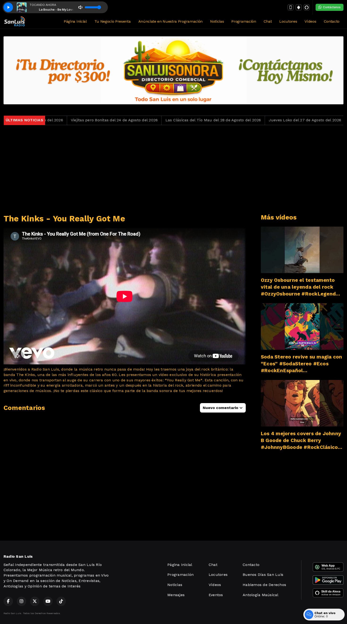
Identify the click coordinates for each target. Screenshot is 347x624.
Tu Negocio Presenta (112, 21)
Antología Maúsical (260, 595)
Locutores (288, 21)
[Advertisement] (173, 169)
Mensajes (176, 595)
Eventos (216, 595)
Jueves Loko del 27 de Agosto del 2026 (272, 120)
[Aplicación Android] (299, 7)
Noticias (217, 21)
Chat (268, 21)
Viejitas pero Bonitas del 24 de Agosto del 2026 (81, 120)
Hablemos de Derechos (264, 584)
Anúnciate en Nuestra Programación (170, 21)
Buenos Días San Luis (263, 574)
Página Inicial (75, 21)
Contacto (331, 21)
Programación (243, 21)
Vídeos (310, 21)
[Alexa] (307, 7)
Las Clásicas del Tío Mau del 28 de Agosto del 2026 (180, 120)
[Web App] (291, 7)
